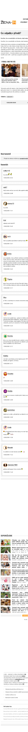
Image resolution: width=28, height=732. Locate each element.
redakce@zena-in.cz (19, 679)
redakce (23, 676)
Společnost (23, 22)
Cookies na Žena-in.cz (10, 695)
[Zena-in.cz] (9, 22)
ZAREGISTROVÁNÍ (24, 158)
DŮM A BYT (9, 97)
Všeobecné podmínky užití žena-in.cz (14, 689)
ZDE (25, 674)
